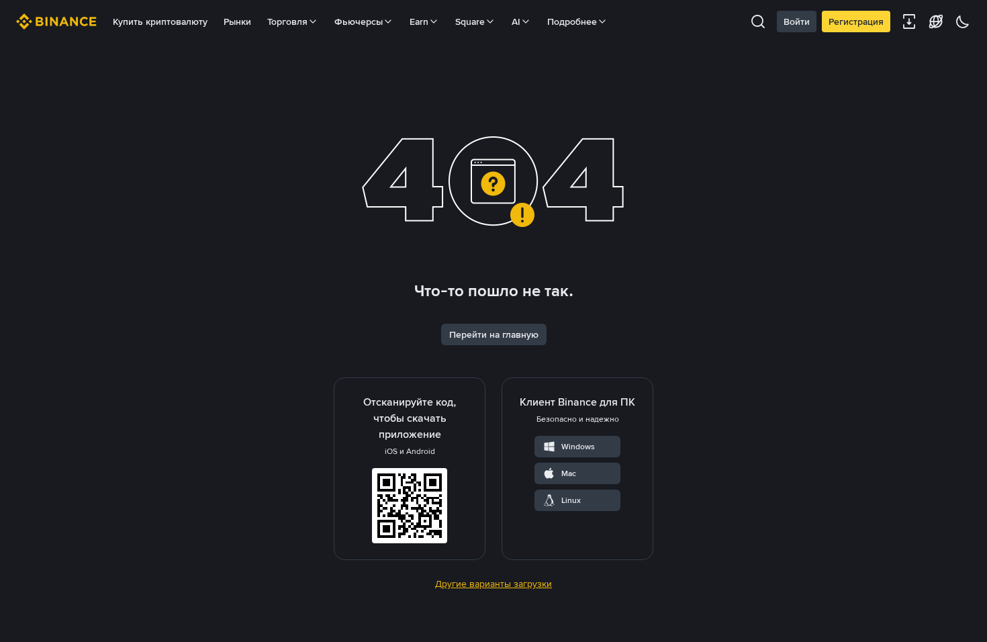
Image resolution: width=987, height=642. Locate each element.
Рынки (237, 21)
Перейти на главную (493, 334)
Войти (797, 21)
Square (470, 21)
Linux (571, 500)
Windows (578, 446)
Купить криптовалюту (160, 21)
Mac (568, 473)
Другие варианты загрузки (493, 584)
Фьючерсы (358, 21)
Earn (419, 21)
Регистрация (856, 21)
